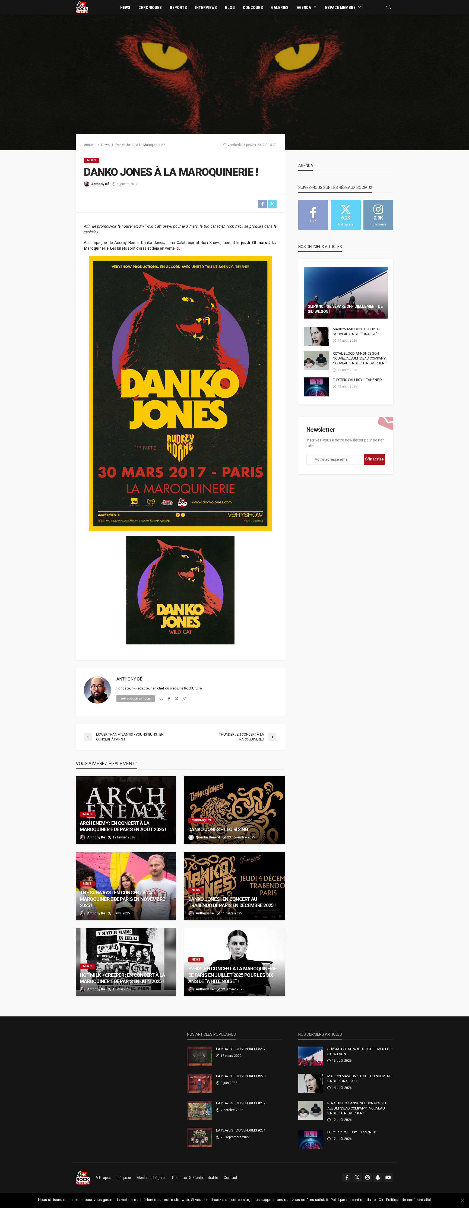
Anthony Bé (100, 184)
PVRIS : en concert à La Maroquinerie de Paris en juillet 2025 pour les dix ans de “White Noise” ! (232, 975)
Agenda (304, 7)
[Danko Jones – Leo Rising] (234, 810)
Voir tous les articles (136, 698)
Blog (230, 7)
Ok (381, 1199)
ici (177, 248)
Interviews (206, 7)
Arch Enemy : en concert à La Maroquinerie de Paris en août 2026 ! (123, 826)
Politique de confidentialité (195, 1177)
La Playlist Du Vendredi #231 (240, 1130)
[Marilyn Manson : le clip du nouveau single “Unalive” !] (316, 336)
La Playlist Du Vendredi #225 (240, 1076)
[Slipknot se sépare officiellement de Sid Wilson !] (346, 293)
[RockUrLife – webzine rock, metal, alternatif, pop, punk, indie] (83, 1177)
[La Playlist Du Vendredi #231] (199, 1137)
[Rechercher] (388, 7)
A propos (103, 1177)
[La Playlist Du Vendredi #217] (199, 1056)
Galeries (280, 7)
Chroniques (150, 7)
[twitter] (176, 699)
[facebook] (169, 699)
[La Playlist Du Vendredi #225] (199, 1083)
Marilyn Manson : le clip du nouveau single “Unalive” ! (356, 331)
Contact (230, 1177)
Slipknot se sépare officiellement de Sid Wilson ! (345, 309)
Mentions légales (152, 1177)
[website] (161, 699)
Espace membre (340, 7)
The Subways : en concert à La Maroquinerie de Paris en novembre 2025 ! (122, 899)
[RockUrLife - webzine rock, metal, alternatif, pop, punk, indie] (82, 7)
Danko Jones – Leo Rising (218, 829)
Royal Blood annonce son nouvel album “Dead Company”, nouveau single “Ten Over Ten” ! (360, 358)
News (125, 7)
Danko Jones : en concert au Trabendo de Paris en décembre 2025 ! (231, 902)
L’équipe (124, 1177)
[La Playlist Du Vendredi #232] (199, 1110)
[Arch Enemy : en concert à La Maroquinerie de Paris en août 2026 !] (126, 810)
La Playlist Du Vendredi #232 (240, 1103)
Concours (253, 7)
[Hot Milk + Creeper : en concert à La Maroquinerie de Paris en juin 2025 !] (126, 962)
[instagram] (184, 699)
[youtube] (388, 1177)
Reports (178, 7)
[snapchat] (377, 1177)
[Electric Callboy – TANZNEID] (316, 386)
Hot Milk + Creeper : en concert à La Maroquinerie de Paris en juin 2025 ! (122, 978)
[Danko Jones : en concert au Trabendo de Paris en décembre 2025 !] (234, 886)
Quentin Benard (208, 837)
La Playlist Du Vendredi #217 (240, 1049)
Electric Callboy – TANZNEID (357, 380)
